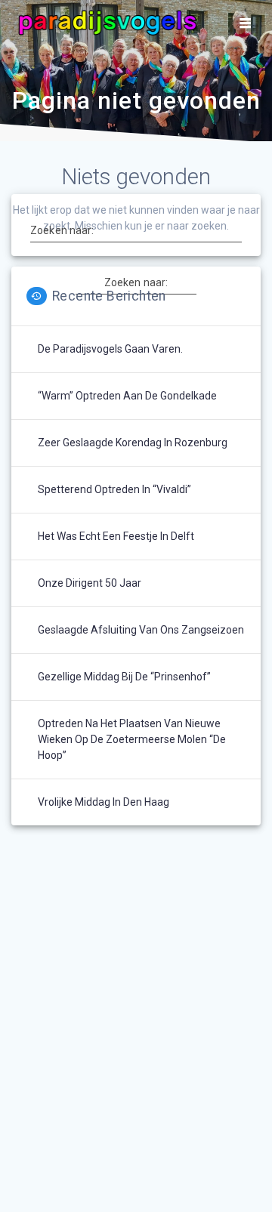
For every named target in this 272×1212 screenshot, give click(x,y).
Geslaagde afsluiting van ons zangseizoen (141, 630)
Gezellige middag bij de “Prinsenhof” (124, 677)
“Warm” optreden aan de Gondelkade (127, 396)
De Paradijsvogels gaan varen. (110, 349)
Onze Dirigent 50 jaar (89, 583)
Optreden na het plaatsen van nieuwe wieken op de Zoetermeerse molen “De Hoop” (132, 739)
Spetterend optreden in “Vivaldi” (114, 489)
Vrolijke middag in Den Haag (103, 802)
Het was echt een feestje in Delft (116, 536)
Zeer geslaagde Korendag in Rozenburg (132, 442)
